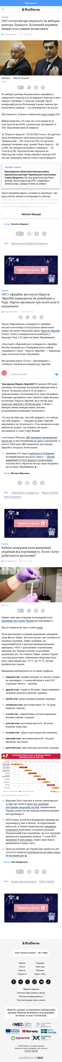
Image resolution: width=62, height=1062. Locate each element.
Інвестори (40, 967)
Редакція (40, 963)
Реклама (40, 970)
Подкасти (22, 974)
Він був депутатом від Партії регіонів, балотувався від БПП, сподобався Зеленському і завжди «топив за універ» (30, 177)
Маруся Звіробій (50, 492)
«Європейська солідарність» (25, 492)
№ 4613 (9, 804)
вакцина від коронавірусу (23, 881)
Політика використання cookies (31, 1000)
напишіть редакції (31, 1051)
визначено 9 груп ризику (19, 840)
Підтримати (31, 3)
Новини (22, 963)
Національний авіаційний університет (29, 243)
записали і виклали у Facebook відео (21, 404)
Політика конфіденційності (31, 996)
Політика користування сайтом (31, 993)
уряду (40, 627)
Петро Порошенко (12, 497)
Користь (22, 970)
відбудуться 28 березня (41, 453)
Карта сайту (40, 974)
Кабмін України (46, 881)
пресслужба (48, 114)
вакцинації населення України (18, 621)
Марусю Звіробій (50, 331)
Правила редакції (31, 989)
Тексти (22, 967)
